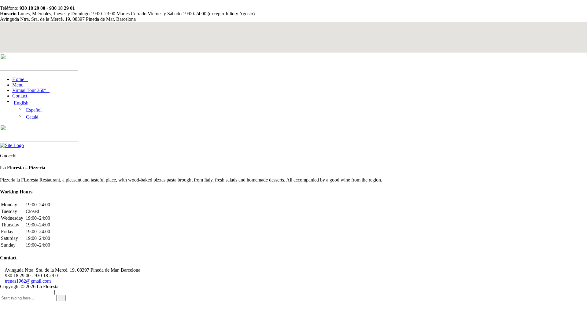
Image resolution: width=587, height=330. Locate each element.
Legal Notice (67, 292)
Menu (18, 84)
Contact (19, 95)
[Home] (12, 145)
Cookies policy (12, 292)
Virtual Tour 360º (29, 90)
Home (18, 79)
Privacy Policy (41, 292)
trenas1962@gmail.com (28, 281)
